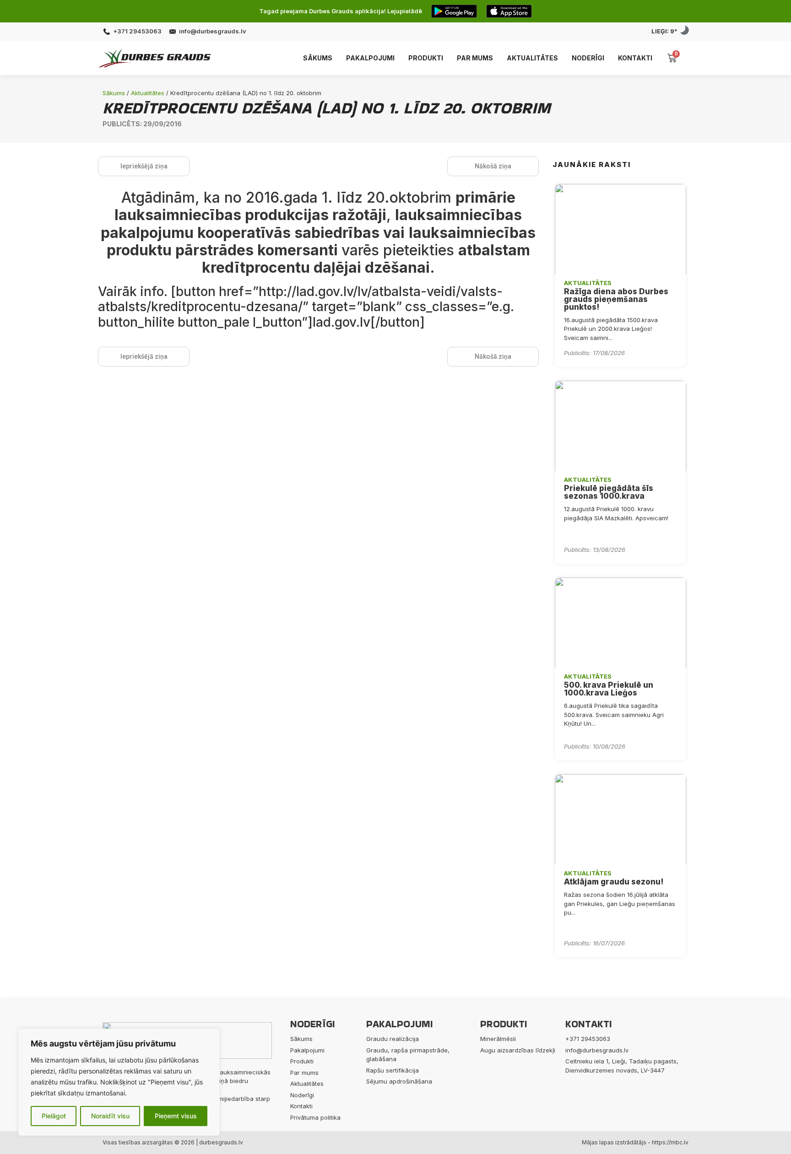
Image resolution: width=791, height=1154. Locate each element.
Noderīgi (588, 58)
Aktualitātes (532, 58)
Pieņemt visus (176, 1116)
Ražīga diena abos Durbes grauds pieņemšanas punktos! (616, 299)
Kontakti (635, 58)
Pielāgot (54, 1116)
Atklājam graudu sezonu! (614, 881)
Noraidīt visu (110, 1116)
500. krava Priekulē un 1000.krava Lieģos (608, 688)
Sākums (317, 58)
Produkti (425, 58)
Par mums (475, 58)
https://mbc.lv (670, 1142)
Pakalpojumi (370, 58)
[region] (119, 1082)
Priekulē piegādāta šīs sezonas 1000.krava (608, 492)
